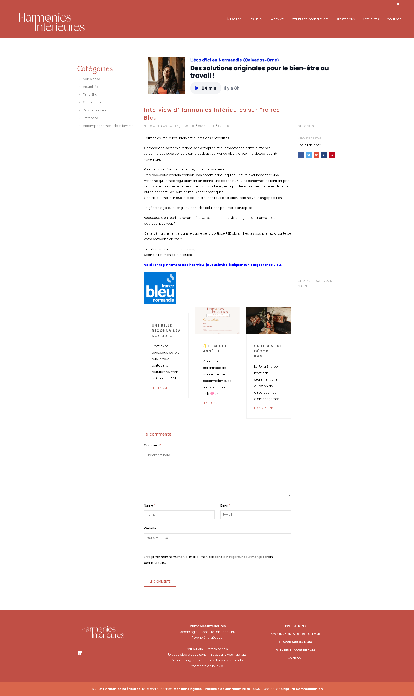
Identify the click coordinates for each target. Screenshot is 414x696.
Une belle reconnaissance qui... (166, 330)
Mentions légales (188, 689)
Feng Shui (188, 126)
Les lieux (255, 19)
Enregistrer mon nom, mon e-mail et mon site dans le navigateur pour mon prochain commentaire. (208, 560)
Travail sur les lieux (295, 642)
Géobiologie (206, 126)
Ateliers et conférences (310, 19)
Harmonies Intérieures (121, 689)
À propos (234, 19)
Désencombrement (98, 110)
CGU (256, 689)
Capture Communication (302, 689)
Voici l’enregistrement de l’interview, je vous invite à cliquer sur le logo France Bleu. (213, 265)
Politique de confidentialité (227, 689)
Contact (394, 19)
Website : (151, 528)
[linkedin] (398, 4)
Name (149, 505)
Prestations (345, 19)
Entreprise (225, 126)
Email (225, 505)
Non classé (152, 126)
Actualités (371, 19)
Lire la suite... (162, 388)
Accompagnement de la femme (108, 126)
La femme (277, 19)
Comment (153, 445)
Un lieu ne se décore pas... (268, 351)
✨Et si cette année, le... (217, 348)
